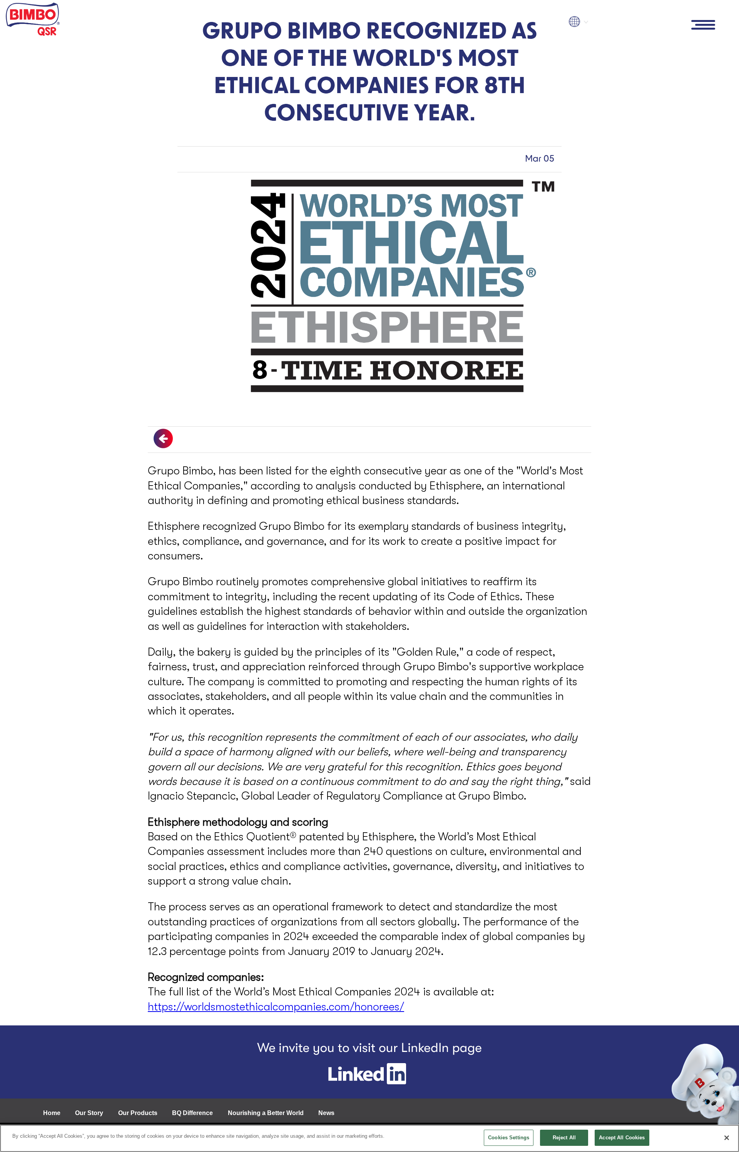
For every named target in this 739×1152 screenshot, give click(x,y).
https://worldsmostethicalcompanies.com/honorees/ (276, 1006)
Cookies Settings (508, 1137)
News (326, 1113)
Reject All (564, 1137)
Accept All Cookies (622, 1137)
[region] (369, 1138)
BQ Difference (192, 1113)
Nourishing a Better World (266, 1113)
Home (51, 1113)
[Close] (726, 1137)
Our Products (137, 1113)
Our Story (89, 1113)
